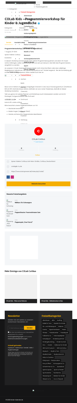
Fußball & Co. (47, 336)
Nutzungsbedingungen (16, 337)
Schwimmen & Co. (49, 367)
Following (55, 149)
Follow (37, 155)
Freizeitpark (64, 333)
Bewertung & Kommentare (37, 42)
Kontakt (26, 348)
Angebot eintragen (13, 350)
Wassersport (47, 376)
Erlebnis (60, 326)
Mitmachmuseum (49, 348)
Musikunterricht (59, 354)
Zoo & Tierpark (58, 379)
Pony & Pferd (47, 363)
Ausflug (59, 320)
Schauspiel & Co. (59, 363)
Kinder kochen (61, 342)
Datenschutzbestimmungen (17, 339)
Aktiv (53, 320)
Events (45, 329)
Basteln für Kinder (59, 323)
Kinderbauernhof (58, 339)
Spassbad (60, 367)
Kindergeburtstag (48, 342)
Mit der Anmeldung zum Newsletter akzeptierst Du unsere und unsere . (21, 335)
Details (8, 42)
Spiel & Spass (47, 370)
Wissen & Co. (47, 379)
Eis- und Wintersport (49, 326)
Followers (21, 149)
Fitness (45, 333)
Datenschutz (19, 348)
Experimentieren (54, 329)
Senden (29, 328)
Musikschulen (47, 354)
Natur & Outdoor (48, 357)
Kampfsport (47, 339)
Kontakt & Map (20, 42)
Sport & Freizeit (59, 370)
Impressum (11, 348)
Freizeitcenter (53, 333)
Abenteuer (46, 320)
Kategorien (13, 9)
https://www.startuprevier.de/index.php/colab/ (27, 171)
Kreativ (7, 30)
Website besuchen (38, 184)
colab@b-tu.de (10, 99)
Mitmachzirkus (61, 348)
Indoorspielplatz (59, 336)
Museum (45, 351)
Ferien (64, 329)
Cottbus (22, 30)
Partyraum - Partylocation (51, 360)
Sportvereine (47, 373)
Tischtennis (57, 373)
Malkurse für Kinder (60, 345)
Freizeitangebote (42, 7)
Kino (44, 345)
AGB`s (31, 348)
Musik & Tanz (55, 351)
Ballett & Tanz (47, 323)
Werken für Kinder (10, 31)
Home (38, 5)
